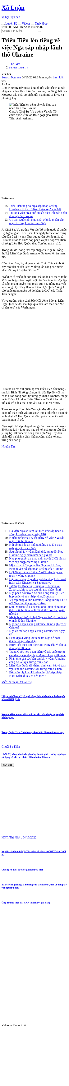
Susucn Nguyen (11, 77)
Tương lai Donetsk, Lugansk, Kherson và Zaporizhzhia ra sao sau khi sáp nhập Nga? (35, 587)
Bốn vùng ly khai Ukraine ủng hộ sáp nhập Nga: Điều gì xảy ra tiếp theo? (35, 674)
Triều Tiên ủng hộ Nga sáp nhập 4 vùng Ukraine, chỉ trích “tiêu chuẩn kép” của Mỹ (35, 207)
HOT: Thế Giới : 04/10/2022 (19, 837)
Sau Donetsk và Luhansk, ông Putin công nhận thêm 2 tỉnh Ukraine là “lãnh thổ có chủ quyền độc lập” (37, 610)
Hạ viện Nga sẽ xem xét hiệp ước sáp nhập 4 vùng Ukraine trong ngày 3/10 (36, 532)
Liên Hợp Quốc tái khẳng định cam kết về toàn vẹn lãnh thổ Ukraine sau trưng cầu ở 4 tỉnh (37, 667)
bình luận (58, 77)
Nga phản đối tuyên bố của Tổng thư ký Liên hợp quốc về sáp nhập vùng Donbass (36, 594)
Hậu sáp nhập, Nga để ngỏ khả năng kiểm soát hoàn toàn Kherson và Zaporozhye (37, 581)
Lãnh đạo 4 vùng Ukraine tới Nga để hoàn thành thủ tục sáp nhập (35, 639)
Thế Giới (14, 64)
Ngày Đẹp (41, 23)
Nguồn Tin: (9, 446)
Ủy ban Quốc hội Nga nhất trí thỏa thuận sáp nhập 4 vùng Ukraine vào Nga (36, 221)
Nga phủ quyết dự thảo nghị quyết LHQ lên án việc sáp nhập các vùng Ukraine (37, 560)
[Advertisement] (34, 157)
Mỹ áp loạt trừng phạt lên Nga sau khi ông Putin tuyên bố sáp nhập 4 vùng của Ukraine (36, 567)
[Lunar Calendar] (32, 24)
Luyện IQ (11, 23)
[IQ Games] (3, 24)
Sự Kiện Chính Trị (18, 67)
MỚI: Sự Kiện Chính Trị (17, 682)
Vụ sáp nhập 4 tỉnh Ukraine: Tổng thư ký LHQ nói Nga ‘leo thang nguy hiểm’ (38, 601)
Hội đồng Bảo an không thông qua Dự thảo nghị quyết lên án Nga (35, 546)
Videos (25, 23)
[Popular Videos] (19, 24)
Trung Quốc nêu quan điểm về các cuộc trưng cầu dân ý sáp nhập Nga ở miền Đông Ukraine (37, 653)
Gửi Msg (7, 764)
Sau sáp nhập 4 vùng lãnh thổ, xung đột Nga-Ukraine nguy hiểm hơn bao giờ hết (36, 553)
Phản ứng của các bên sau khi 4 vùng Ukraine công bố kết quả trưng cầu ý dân (37, 660)
